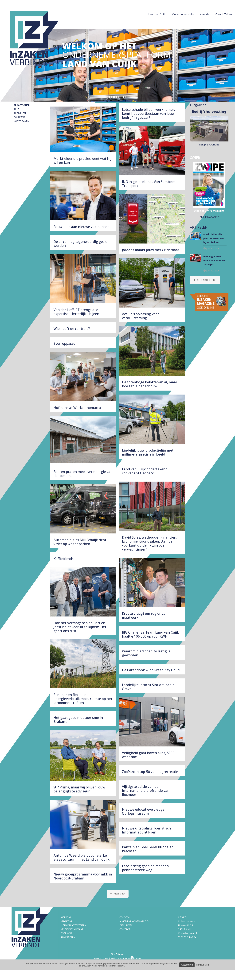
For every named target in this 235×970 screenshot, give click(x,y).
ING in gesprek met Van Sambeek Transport (149, 183)
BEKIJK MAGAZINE (209, 217)
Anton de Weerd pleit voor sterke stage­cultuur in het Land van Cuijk (82, 857)
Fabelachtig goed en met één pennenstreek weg (145, 868)
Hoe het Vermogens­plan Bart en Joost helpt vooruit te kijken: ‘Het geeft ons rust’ (80, 627)
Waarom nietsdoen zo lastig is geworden (146, 653)
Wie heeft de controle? (72, 328)
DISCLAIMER (126, 925)
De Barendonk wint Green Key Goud (151, 670)
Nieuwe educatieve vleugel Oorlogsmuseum (143, 811)
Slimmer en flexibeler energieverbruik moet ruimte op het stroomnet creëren (83, 698)
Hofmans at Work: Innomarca (77, 407)
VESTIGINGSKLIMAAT (72, 929)
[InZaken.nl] (37, 51)
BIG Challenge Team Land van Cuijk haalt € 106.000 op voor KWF (150, 634)
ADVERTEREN (68, 937)
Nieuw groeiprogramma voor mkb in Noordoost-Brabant (83, 876)
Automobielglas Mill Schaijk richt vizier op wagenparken (80, 542)
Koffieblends (64, 558)
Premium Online (130, 958)
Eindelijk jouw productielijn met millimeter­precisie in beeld (147, 452)
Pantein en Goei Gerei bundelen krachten (148, 849)
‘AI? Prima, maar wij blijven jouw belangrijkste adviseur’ (79, 789)
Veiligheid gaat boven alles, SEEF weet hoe (148, 755)
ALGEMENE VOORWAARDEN (134, 921)
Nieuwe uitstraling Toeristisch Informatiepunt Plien (146, 830)
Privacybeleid (202, 964)
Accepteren (187, 964)
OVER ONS (66, 933)
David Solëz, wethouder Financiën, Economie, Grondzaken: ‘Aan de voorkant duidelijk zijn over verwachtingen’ (149, 543)
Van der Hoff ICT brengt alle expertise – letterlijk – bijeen (76, 312)
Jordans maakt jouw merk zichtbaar (150, 250)
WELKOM (66, 917)
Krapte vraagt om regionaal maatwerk (144, 615)
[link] (209, 302)
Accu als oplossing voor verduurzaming (140, 316)
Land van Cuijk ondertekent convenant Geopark (144, 471)
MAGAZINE (66, 921)
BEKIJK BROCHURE (209, 144)
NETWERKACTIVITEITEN (73, 925)
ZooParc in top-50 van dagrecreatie (150, 771)
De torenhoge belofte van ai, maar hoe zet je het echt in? (149, 384)
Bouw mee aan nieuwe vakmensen (82, 226)
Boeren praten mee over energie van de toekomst (83, 473)
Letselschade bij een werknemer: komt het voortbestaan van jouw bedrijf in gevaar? (148, 113)
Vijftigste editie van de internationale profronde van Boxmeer (145, 790)
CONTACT (124, 929)
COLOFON (124, 917)
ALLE (16, 109)
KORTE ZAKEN (21, 121)
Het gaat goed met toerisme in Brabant (78, 719)
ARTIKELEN (20, 113)
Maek (105, 958)
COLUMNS (19, 117)
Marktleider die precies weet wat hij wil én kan (82, 160)
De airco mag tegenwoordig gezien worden (82, 243)
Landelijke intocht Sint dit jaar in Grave (148, 687)
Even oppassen (66, 343)
